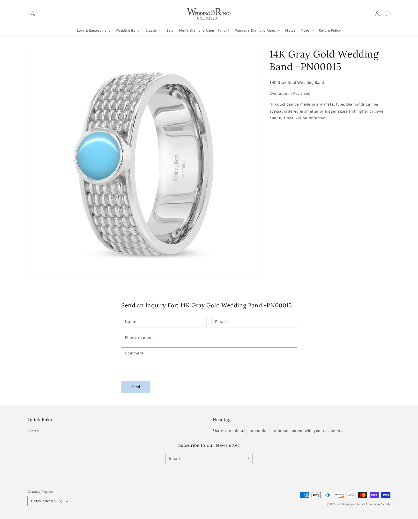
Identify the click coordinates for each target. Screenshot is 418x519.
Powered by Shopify (378, 504)
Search (33, 431)
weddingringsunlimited (351, 504)
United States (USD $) (46, 501)
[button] (33, 13)
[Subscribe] (247, 458)
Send (135, 387)
